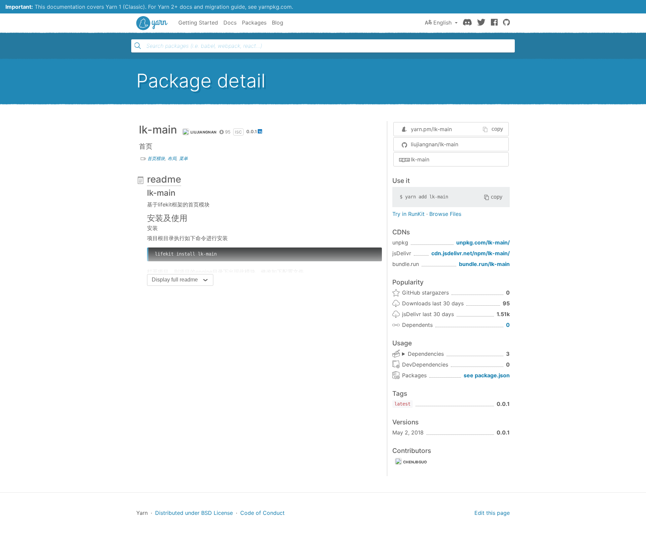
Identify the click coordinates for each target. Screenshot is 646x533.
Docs (230, 22)
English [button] (442, 22)
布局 (172, 158)
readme (164, 179)
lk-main (420, 159)
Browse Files (445, 214)
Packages (254, 22)
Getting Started (198, 22)
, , (423, 354)
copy (497, 129)
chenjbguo (415, 462)
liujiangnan (203, 132)
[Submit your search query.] (137, 45)
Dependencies (426, 353)
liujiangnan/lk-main (434, 144)
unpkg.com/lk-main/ (483, 242)
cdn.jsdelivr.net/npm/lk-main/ (470, 253)
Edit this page (492, 512)
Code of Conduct (262, 512)
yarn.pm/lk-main (431, 129)
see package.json (487, 375)
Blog (277, 22)
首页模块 (156, 158)
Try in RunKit (408, 214)
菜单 (183, 158)
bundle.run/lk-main (484, 264)
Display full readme (175, 279)
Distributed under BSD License (194, 512)
